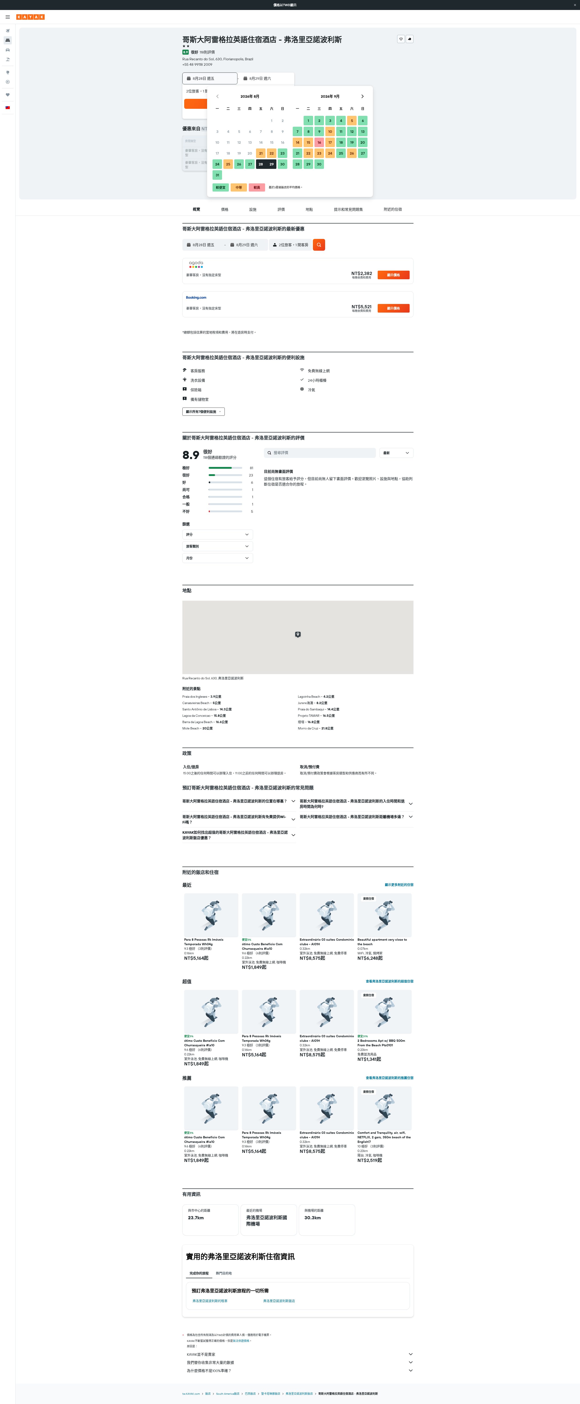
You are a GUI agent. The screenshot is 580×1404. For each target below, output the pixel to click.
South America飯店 (227, 1393)
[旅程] (8, 94)
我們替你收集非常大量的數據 (210, 1362)
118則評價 (207, 52)
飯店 (208, 1393)
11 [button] (228, 142)
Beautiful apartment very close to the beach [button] (382, 942)
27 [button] (250, 164)
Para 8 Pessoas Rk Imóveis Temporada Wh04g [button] (203, 942)
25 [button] (228, 164)
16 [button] (282, 142)
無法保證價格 (241, 1341)
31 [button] (217, 175)
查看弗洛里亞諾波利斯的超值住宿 (389, 981)
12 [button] (239, 142)
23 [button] (282, 153)
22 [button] (272, 153)
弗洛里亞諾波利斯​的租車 (210, 1301)
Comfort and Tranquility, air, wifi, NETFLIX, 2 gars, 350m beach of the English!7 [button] (384, 1137)
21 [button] (261, 153)
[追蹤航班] (8, 81)
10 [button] (217, 142)
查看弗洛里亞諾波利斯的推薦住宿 (389, 1078)
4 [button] (228, 131)
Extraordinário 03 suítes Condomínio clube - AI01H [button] (327, 942)
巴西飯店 (250, 1393)
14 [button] (261, 142)
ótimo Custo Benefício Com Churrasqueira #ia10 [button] (262, 946)
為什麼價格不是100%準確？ (209, 1370)
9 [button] (283, 131)
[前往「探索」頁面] (8, 72)
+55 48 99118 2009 (197, 64)
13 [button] (250, 142)
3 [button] (217, 131)
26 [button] (239, 164)
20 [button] (250, 153)
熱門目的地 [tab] (224, 1273)
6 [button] (250, 131)
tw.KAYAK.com (191, 1393)
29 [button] (272, 164)
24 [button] (217, 164)
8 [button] (272, 131)
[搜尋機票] (8, 30)
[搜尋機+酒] (8, 59)
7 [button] (261, 131)
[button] (575, 5)
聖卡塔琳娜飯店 (270, 1393)
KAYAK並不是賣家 (201, 1354)
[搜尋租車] (8, 49)
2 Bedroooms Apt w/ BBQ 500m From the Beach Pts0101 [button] (381, 1043)
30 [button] (282, 164)
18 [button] (228, 153)
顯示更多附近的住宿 (399, 885)
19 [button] (239, 153)
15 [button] (271, 142)
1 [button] (271, 120)
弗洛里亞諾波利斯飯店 (279, 1301)
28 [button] (261, 164)
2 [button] (283, 120)
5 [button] (239, 131)
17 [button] (217, 153)
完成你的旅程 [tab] (199, 1273)
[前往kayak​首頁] (30, 17)
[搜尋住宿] (8, 40)
